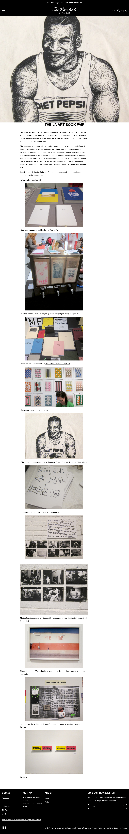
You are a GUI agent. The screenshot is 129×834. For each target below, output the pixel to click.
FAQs (47, 802)
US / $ (114, 10)
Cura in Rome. (55, 230)
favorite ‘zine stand (50, 724)
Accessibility (108, 828)
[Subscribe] (123, 806)
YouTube (5, 814)
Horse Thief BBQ (51, 135)
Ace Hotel (42, 138)
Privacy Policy (97, 828)
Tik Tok (5, 810)
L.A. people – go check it (30, 180)
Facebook (6, 798)
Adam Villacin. (82, 462)
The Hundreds (56, 828)
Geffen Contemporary (72, 138)
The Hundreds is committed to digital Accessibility (21, 820)
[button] (3, 10)
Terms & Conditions (84, 828)
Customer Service (120, 828)
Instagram (6, 806)
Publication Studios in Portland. (57, 364)
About (47, 798)
